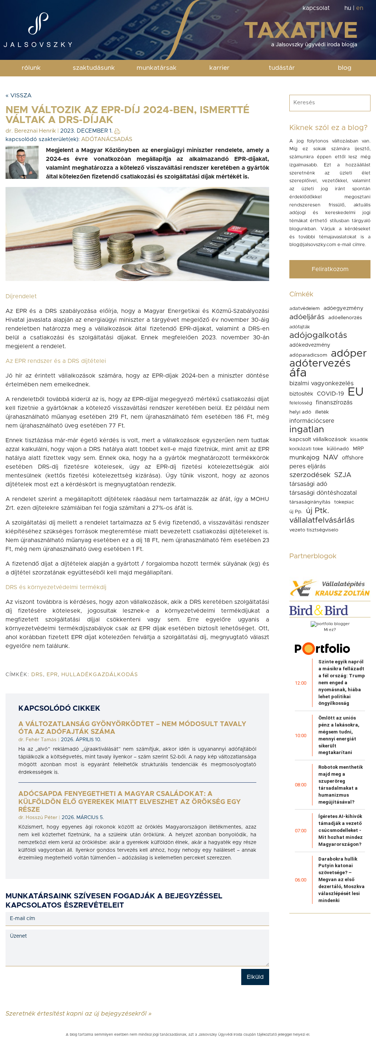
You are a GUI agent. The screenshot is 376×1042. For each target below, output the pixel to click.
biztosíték (301, 394)
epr (52, 674)
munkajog (304, 457)
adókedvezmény (309, 345)
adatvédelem (304, 308)
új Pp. (295, 511)
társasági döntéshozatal (323, 493)
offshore (353, 458)
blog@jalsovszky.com (312, 244)
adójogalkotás (318, 335)
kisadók (359, 439)
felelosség (300, 403)
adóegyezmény (343, 308)
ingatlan (306, 429)
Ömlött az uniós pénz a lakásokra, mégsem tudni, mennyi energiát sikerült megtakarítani (338, 735)
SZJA (342, 475)
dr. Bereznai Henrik (31, 131)
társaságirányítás (309, 502)
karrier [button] (219, 68)
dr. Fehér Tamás (37, 739)
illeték (322, 412)
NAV (330, 457)
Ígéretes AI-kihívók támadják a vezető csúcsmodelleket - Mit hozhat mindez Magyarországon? (340, 830)
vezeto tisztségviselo (313, 530)
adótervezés (320, 363)
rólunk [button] (31, 68)
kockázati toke (306, 448)
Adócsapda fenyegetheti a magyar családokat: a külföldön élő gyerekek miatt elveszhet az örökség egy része (129, 802)
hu (347, 8)
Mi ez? (330, 630)
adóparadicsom (308, 355)
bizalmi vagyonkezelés (321, 383)
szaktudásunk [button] (94, 68)
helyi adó (300, 412)
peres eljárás (307, 466)
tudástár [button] (282, 68)
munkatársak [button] (157, 68)
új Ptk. (317, 511)
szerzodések (309, 475)
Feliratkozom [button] (330, 269)
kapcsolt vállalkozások (318, 439)
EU (356, 392)
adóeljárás (307, 317)
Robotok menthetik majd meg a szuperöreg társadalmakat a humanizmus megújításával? (340, 784)
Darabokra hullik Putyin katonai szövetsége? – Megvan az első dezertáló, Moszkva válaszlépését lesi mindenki (341, 879)
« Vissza (19, 95)
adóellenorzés (345, 317)
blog (344, 68)
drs (37, 674)
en (359, 8)
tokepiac (344, 502)
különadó (338, 448)
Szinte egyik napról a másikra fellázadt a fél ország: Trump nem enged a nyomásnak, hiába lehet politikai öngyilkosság (341, 682)
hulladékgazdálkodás (99, 674)
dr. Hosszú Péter (37, 817)
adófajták (299, 327)
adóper (349, 354)
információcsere (311, 421)
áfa (298, 373)
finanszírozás (334, 402)
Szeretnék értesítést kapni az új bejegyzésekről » (79, 1013)
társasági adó (308, 484)
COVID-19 (330, 394)
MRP (358, 448)
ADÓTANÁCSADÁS (106, 139)
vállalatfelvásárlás (322, 520)
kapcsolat (316, 8)
